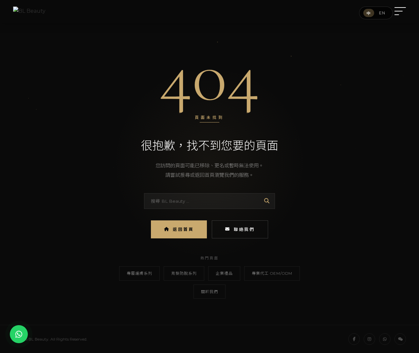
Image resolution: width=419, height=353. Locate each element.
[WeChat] (400, 339)
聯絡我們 (244, 229)
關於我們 (209, 291)
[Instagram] (369, 339)
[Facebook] (354, 339)
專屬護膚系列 (139, 273)
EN (382, 12)
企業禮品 (224, 273)
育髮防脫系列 (184, 273)
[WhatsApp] (385, 339)
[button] (400, 11)
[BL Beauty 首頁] (29, 11)
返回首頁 (183, 229)
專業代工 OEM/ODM (272, 273)
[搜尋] (267, 201)
